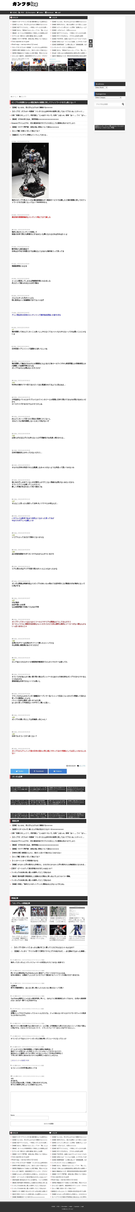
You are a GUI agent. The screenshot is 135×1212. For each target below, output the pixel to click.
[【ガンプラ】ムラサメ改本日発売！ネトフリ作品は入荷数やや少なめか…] (58, 930)
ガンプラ (82, 766)
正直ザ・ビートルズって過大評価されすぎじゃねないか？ (32, 868)
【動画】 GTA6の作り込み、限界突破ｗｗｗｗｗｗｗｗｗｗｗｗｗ (35, 119)
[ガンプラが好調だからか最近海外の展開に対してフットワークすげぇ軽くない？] (58, 771)
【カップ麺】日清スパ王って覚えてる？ (25, 131)
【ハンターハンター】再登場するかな (24, 860)
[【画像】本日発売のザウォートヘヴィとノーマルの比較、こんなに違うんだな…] (58, 911)
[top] (91, 41)
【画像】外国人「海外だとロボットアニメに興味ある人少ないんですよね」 (38, 884)
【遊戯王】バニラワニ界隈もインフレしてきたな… (29, 135)
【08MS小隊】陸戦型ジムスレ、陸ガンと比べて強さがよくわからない (36, 853)
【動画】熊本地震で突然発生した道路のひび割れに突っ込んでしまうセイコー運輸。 (41, 876)
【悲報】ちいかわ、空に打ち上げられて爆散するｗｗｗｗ (32, 107)
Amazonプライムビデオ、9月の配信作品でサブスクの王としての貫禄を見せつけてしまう (43, 123)
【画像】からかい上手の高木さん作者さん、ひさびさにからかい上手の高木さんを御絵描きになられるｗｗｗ (49, 864)
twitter (41, 12)
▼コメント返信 (40, 960)
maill (58, 12)
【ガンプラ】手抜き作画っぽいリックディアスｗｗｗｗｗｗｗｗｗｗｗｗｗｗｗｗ (77, 939)
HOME (14, 12)
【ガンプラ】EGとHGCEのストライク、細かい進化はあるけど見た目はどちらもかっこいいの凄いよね (39, 921)
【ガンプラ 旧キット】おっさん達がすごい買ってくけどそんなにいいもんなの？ (43, 947)
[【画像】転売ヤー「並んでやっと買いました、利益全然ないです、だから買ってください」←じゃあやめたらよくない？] (77, 911)
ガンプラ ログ (69, 1209)
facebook (50, 12)
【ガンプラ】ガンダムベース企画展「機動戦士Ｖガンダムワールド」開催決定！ (20, 939)
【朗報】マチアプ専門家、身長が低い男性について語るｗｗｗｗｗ (35, 127)
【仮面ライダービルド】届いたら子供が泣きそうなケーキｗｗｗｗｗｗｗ (37, 829)
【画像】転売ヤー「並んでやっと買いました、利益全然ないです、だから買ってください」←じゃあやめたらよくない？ (77, 921)
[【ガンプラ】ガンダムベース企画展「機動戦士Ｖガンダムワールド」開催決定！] (20, 930)
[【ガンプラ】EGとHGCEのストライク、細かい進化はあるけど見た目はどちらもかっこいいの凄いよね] (39, 911)
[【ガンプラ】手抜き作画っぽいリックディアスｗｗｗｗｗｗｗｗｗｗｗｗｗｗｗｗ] (77, 930)
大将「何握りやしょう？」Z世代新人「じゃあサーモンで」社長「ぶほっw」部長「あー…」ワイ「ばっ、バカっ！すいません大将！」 (49, 115)
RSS (22, 12)
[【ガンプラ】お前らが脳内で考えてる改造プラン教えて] (20, 911)
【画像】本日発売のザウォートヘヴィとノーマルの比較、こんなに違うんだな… (58, 920)
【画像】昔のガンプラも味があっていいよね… (39, 937)
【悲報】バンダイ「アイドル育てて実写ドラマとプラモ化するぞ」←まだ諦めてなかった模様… (50, 951)
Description (31, 12)
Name (13, 1115)
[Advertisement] (48, 78)
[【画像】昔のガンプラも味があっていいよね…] (39, 930)
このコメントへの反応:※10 (20, 1060)
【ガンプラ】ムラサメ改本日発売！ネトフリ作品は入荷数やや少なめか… (58, 938)
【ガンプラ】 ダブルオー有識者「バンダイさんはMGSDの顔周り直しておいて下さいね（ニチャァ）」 (48, 111)
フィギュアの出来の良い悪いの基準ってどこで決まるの (31, 872)
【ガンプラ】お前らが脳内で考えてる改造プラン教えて (20, 919)
